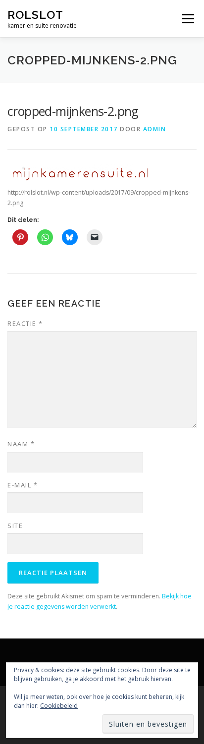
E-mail (22, 484)
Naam (21, 443)
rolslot (35, 14)
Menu (187, 18)
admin (154, 129)
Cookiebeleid (59, 705)
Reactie (25, 323)
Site (15, 525)
